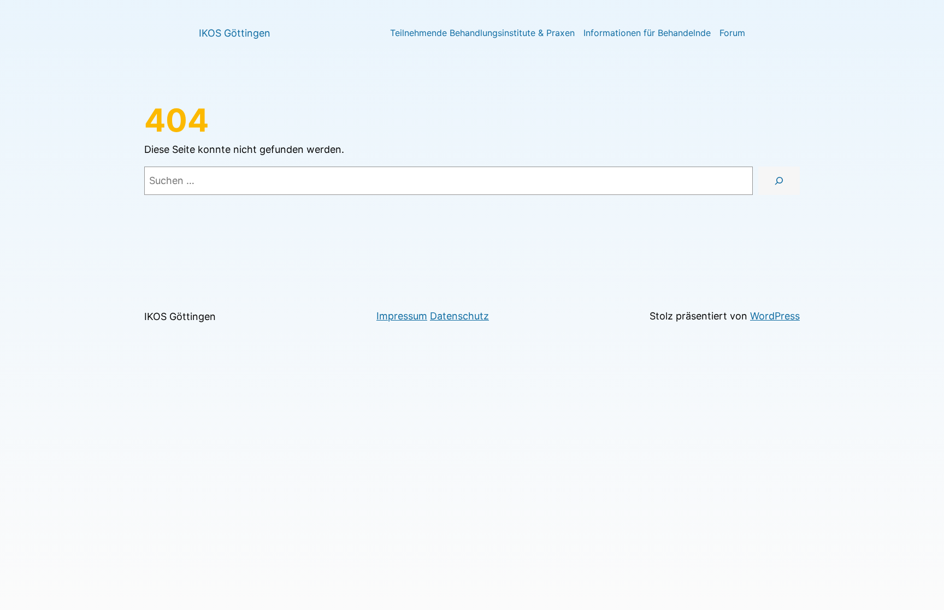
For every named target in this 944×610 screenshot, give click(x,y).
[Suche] (779, 181)
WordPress (775, 316)
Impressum (401, 316)
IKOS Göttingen (234, 33)
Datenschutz (459, 316)
